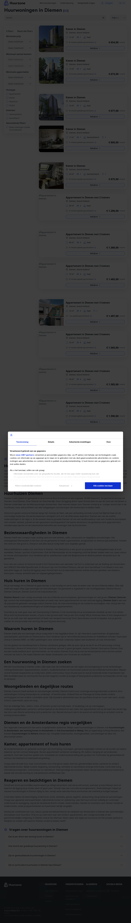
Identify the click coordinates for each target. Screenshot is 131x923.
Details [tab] (51, 442)
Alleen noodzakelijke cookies (28, 485)
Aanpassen (64, 485)
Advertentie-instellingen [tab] (80, 442)
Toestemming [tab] (22, 442)
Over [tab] (108, 442)
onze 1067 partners (25, 455)
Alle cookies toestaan (103, 485)
